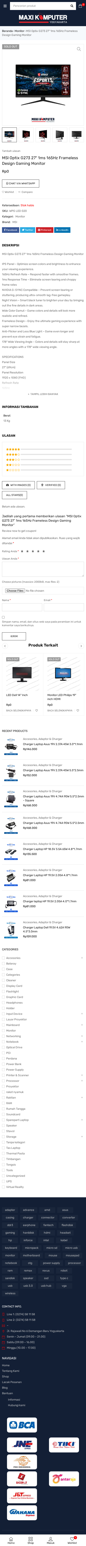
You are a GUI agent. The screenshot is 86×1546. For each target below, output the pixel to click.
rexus (46, 1270)
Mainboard (13, 1025)
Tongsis (11, 1164)
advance (28, 1210)
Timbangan (13, 1159)
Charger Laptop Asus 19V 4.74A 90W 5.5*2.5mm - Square (53, 798)
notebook (11, 1263)
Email (48, 600)
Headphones (14, 1002)
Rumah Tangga (15, 1109)
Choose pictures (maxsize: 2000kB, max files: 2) (30, 581)
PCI (8, 1053)
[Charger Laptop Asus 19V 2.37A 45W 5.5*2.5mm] (11, 773)
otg (30, 1263)
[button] (79, 49)
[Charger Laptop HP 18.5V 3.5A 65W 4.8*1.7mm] (11, 851)
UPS (9, 1181)
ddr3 (10, 1225)
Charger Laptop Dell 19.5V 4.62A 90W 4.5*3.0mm (46, 929)
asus (65, 1210)
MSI (14, 222)
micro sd (51, 1248)
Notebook (12, 1042)
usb (10, 1285)
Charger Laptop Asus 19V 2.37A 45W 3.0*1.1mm (53, 744)
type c (64, 1278)
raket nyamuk (15, 1092)
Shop (5, 1376)
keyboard (11, 1248)
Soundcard (13, 1114)
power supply (51, 1263)
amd (47, 1210)
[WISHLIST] (37, 711)
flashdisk (67, 1225)
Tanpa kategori (15, 1142)
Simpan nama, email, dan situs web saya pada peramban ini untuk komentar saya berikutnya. (41, 623)
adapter (10, 1210)
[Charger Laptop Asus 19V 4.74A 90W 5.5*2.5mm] (11, 825)
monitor (10, 1255)
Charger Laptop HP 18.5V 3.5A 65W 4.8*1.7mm (52, 849)
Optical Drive (14, 1047)
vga (64, 1285)
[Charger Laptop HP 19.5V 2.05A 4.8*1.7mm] (11, 878)
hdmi (47, 1232)
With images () (20, 485)
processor (74, 1263)
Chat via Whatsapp (21, 183)
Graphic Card (14, 997)
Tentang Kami (10, 1371)
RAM (9, 1103)
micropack (31, 1248)
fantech (48, 1225)
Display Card (14, 986)
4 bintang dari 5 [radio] (39, 552)
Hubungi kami (16, 1405)
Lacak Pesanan (12, 1382)
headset (65, 1232)
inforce (28, 1240)
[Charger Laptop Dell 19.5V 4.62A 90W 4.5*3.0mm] (11, 930)
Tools (9, 1170)
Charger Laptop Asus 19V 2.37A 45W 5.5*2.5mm (53, 770)
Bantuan (7, 1393)
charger (28, 1217)
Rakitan (11, 1097)
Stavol (10, 1131)
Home (6, 1365)
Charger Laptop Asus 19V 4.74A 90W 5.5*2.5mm (53, 823)
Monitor (19, 31)
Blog (5, 1387)
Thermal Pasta (15, 1153)
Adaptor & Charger (50, 739)
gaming (10, 1232)
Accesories (30, 739)
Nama (6, 600)
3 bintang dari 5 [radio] (34, 552)
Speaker (11, 1125)
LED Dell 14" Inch (17, 695)
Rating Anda (10, 551)
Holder (10, 1008)
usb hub (46, 1285)
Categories (13, 974)
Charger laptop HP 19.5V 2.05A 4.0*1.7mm (49, 901)
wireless (10, 1293)
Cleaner (11, 980)
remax (28, 1270)
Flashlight (12, 991)
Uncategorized (15, 1176)
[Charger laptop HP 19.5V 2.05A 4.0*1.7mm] (11, 904)
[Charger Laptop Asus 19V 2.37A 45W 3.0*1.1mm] (11, 746)
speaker (28, 1278)
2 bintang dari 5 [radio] (28, 552)
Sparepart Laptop (17, 1120)
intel (46, 1240)
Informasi (14, 1399)
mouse (53, 1255)
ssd (46, 1278)
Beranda (7, 31)
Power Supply (15, 1069)
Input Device (14, 1014)
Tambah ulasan (11, 150)
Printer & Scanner (17, 1075)
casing (10, 1217)
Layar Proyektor (16, 1019)
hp (10, 1240)
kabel (64, 1240)
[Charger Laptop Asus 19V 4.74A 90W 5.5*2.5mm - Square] (11, 799)
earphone (29, 1225)
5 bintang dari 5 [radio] (44, 552)
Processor (12, 1081)
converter (68, 1217)
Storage (11, 1136)
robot (64, 1270)
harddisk (28, 1232)
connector (47, 1217)
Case (9, 969)
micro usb (71, 1248)
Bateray (11, 963)
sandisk (10, 1278)
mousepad (72, 1255)
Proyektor (12, 1086)
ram (10, 1270)
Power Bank (13, 1064)
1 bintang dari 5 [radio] (23, 552)
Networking (13, 1036)
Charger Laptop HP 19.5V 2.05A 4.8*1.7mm (50, 875)
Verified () (53, 485)
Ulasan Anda (10, 558)
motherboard (31, 1255)
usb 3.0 (28, 1285)
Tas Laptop (13, 1148)
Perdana (11, 1058)
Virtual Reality (15, 1187)
